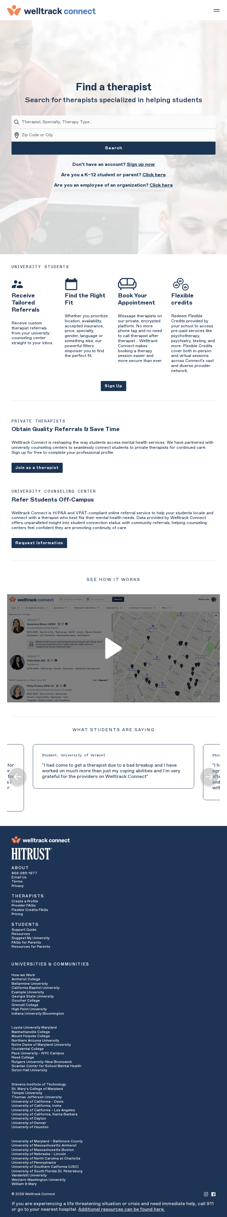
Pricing (17, 914)
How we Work (23, 975)
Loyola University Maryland (34, 1027)
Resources (21, 934)
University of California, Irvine (36, 1105)
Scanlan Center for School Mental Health (46, 1066)
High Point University (29, 1009)
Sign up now (141, 164)
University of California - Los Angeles (43, 1110)
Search (113, 148)
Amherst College (26, 979)
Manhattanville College (31, 1032)
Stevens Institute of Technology (39, 1084)
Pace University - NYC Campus (38, 1053)
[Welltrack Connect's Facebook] (213, 1193)
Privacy (18, 886)
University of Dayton (29, 1118)
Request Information (39, 543)
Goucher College (26, 1000)
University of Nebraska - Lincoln (39, 1154)
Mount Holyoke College (31, 1036)
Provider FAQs (24, 905)
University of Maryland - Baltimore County (47, 1141)
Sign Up (113, 386)
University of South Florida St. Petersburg (47, 1171)
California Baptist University (36, 987)
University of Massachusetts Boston (43, 1150)
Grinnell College (25, 1005)
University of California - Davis (38, 1101)
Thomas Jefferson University (37, 1097)
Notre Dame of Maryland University (41, 1044)
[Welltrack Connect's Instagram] (206, 1193)
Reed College (23, 1057)
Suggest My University (31, 938)
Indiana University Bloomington (38, 1013)
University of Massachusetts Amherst (44, 1145)
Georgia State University (33, 996)
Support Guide (24, 929)
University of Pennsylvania (34, 1162)
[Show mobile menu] (216, 10)
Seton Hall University (29, 1070)
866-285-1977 (24, 873)
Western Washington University (39, 1179)
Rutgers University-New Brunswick (42, 1062)
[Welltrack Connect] (51, 10)
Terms (17, 881)
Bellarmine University (30, 983)
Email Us (19, 877)
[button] (17, 777)
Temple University (27, 1093)
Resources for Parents (31, 946)
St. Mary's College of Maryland (37, 1089)
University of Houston (30, 1127)
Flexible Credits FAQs (30, 910)
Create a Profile (25, 901)
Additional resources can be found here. (121, 1209)
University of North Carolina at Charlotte (46, 1158)
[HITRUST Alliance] (113, 854)
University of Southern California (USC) (45, 1166)
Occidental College (28, 1049)
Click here (154, 174)
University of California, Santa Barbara (44, 1114)
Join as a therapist (37, 468)
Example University (28, 992)
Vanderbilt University (29, 1175)
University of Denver (29, 1123)
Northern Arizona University (35, 1040)
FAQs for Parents (26, 942)
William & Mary (24, 1184)
